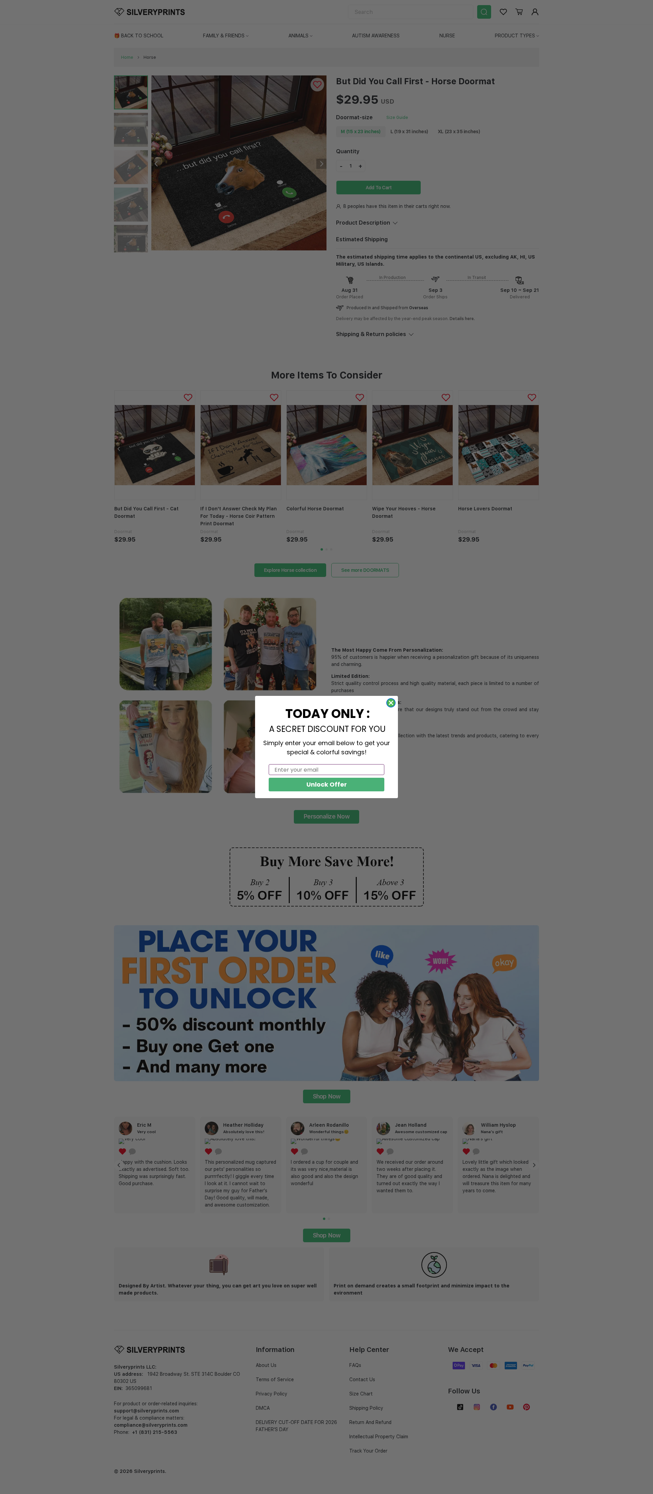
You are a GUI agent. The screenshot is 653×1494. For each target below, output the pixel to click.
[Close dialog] (391, 703)
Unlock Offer (326, 784)
